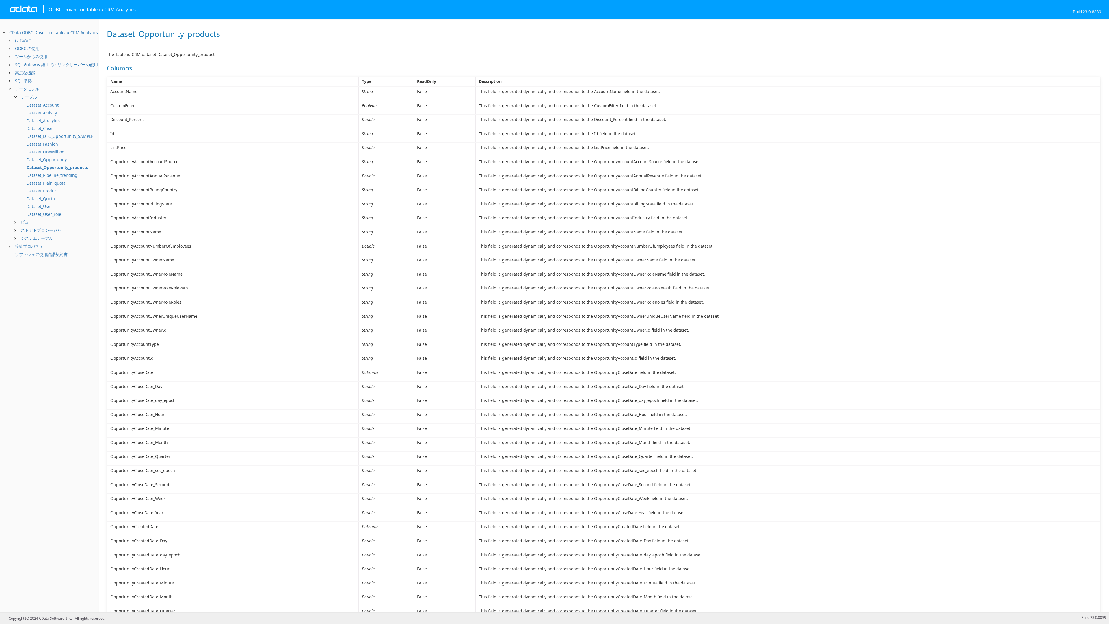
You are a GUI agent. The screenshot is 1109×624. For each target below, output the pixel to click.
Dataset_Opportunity (47, 159)
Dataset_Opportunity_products (57, 167)
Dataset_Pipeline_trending (52, 175)
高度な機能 (25, 72)
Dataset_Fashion (42, 144)
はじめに (23, 40)
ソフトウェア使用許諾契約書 (41, 254)
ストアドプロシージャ (41, 230)
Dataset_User (39, 206)
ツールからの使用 (31, 56)
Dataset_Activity (42, 113)
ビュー (27, 222)
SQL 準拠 (23, 80)
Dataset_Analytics (43, 120)
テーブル (29, 97)
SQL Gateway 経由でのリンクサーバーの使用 (56, 64)
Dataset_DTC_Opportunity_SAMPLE (60, 136)
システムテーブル (37, 238)
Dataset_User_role (44, 214)
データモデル (27, 89)
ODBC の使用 (27, 48)
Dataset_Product (42, 191)
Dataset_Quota (41, 198)
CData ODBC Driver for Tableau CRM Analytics (53, 32)
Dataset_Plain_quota (46, 183)
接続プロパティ (29, 246)
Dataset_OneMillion (45, 152)
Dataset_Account (43, 105)
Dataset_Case (39, 128)
